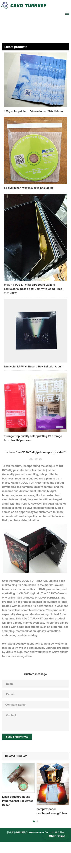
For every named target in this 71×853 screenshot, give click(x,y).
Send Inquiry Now (17, 736)
